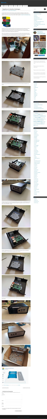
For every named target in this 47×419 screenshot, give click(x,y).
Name (3, 400)
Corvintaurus (35, 138)
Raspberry (35, 121)
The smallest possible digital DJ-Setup (39, 21)
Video (35, 97)
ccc (36, 114)
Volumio (37, 125)
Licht (34, 88)
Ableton (34, 113)
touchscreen (39, 123)
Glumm (35, 155)
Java (34, 117)
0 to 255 (35, 129)
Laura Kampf (35, 167)
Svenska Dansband (36, 189)
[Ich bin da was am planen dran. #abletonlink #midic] (43, 51)
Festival (35, 86)
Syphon (42, 122)
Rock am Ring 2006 (36, 103)
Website (3, 406)
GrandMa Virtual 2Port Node (26, 387)
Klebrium (36, 117)
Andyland (3, 2)
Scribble (35, 96)
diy (37, 114)
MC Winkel (35, 168)
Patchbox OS (35, 176)
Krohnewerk (35, 164)
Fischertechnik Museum (37, 154)
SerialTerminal (36, 185)
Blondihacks (35, 137)
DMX (39, 114)
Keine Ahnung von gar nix (37, 160)
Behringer (44, 113)
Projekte (12, 10)
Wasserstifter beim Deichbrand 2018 (39, 108)
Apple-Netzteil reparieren (5, 387)
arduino (36, 113)
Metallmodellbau (36, 169)
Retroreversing (36, 181)
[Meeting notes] (43, 45)
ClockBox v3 (35, 20)
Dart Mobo (35, 142)
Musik (35, 91)
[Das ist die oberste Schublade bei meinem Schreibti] (36, 38)
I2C (33, 117)
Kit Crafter (35, 15)
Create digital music (36, 141)
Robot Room (35, 182)
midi (39, 117)
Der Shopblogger (36, 145)
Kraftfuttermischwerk (37, 163)
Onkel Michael (36, 173)
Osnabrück (42, 120)
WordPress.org (36, 202)
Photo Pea (35, 177)
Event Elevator (36, 150)
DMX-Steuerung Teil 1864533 (38, 107)
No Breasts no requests (37, 172)
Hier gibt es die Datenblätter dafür (25, 14)
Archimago (35, 132)
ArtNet (39, 113)
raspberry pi (39, 121)
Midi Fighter (42, 117)
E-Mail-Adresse (3, 404)
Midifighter (44, 117)
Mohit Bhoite (35, 171)
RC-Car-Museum (36, 180)
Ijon (34, 159)
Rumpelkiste (35, 95)
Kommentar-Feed (36, 201)
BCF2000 (42, 113)
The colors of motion (36, 191)
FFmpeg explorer (36, 151)
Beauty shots (35, 16)
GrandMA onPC (36, 87)
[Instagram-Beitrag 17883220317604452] (36, 45)
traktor (42, 123)
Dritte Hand (41, 114)
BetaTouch (35, 84)
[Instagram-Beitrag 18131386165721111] (43, 38)
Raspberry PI (14, 10)
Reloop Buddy (43, 121)
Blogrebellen (35, 136)
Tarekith (35, 190)
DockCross (35, 149)
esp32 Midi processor (37, 17)
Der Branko (35, 26)
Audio (40, 113)
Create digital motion (36, 140)
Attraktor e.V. (35, 133)
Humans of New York (36, 158)
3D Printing (9, 10)
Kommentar (3, 395)
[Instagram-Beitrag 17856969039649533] (36, 51)
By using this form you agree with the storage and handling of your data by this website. (11, 409)
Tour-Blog (35, 194)
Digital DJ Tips (36, 146)
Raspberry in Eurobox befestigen (38, 104)
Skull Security (35, 186)
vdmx (34, 125)
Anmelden (35, 198)
